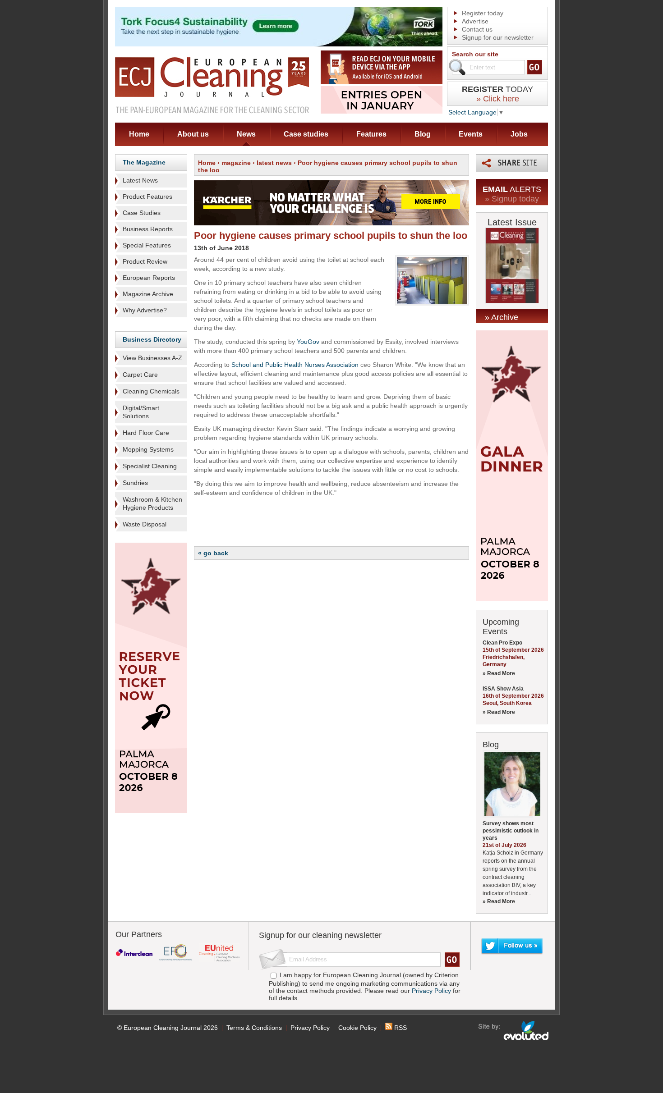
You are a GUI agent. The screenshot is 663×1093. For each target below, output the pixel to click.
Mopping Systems (148, 449)
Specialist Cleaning (150, 466)
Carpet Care (140, 374)
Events (471, 134)
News (246, 134)
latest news (274, 162)
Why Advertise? (145, 310)
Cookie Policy (357, 1027)
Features (371, 134)
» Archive (501, 317)
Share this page (512, 163)
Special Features (147, 245)
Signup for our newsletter (498, 37)
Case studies (306, 134)
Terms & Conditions (254, 1027)
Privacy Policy (431, 990)
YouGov (308, 341)
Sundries (135, 482)
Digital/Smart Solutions (141, 412)
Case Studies (142, 212)
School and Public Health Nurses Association (295, 364)
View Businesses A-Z (152, 357)
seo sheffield (514, 1031)
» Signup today (512, 198)
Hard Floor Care (146, 432)
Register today (482, 13)
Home (139, 134)
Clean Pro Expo (502, 643)
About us (193, 134)
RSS (399, 1027)
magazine (236, 162)
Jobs (519, 134)
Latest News (140, 180)
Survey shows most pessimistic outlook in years (511, 830)
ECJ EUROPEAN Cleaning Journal (212, 84)
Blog (422, 134)
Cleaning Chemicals (151, 391)
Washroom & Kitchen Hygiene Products (152, 503)
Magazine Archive (148, 293)
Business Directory (152, 339)
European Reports (149, 277)
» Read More (499, 673)
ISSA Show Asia (503, 689)
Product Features (147, 196)
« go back (213, 553)
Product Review (145, 261)
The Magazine (144, 162)
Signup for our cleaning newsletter (320, 935)
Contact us (477, 29)
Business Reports (148, 229)
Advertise (475, 21)
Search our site (475, 54)
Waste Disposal (144, 524)
